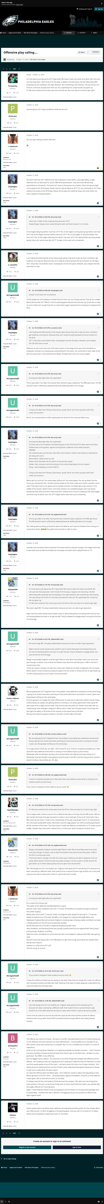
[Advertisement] (52, 40)
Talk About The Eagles (37, 59)
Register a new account (27, 1147)
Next (14, 69)
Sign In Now (77, 1147)
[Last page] (19, 69)
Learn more (4, 3)
